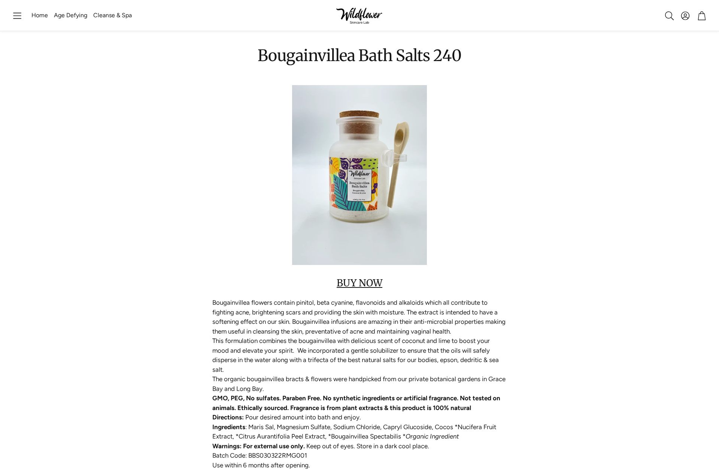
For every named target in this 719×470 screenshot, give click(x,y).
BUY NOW (359, 283)
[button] (17, 16)
